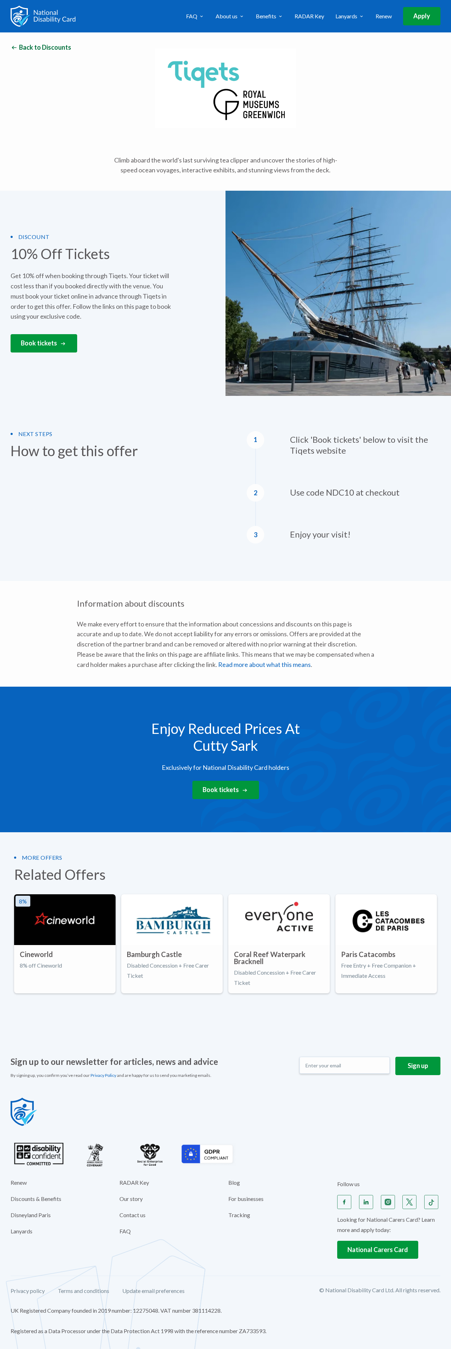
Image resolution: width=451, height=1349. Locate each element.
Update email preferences (153, 1291)
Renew (384, 16)
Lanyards (21, 1231)
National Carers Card (377, 1249)
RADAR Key (309, 16)
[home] (43, 16)
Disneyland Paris (31, 1215)
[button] (195, 16)
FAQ (125, 1231)
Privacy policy (28, 1291)
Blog (234, 1182)
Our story (131, 1198)
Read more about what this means (264, 664)
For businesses (246, 1198)
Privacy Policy (103, 1075)
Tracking (239, 1215)
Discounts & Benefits (36, 1198)
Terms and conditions (83, 1291)
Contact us (132, 1215)
